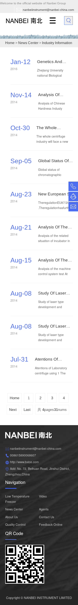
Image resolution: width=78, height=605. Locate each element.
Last (27, 410)
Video (43, 496)
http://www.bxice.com (24, 462)
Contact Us (46, 517)
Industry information (57, 43)
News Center (28, 43)
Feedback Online (50, 524)
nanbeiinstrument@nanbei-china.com (48, 9)
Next (13, 410)
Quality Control (15, 524)
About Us (11, 517)
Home (10, 43)
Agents (44, 509)
